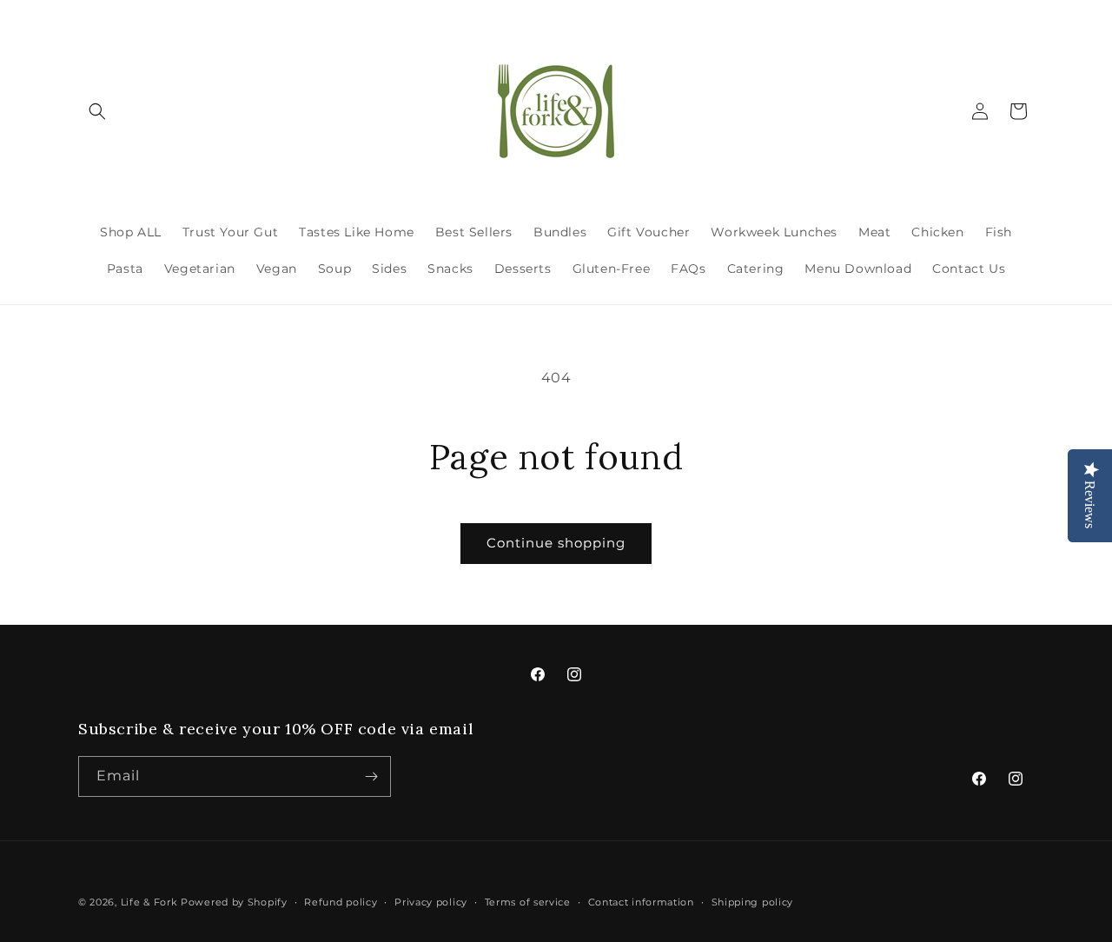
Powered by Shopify (234, 902)
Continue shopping (556, 542)
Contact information (641, 902)
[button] (97, 111)
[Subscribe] (371, 776)
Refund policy (340, 902)
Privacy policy (430, 902)
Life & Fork (149, 902)
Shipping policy (753, 902)
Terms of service (528, 902)
